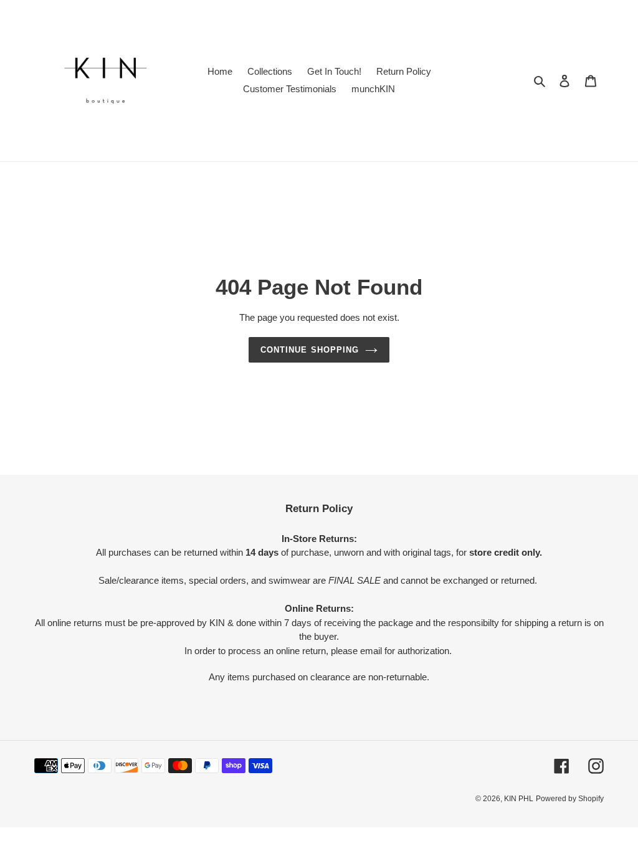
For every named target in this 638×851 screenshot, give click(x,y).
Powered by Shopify (570, 798)
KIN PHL (518, 798)
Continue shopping (309, 349)
